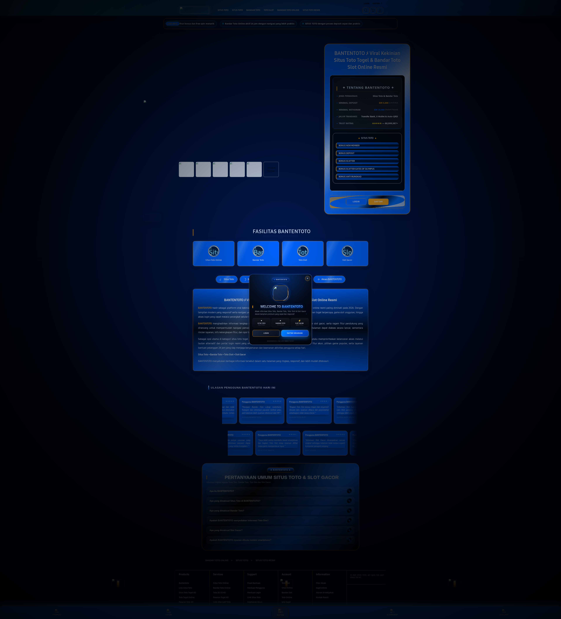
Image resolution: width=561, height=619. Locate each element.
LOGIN (266, 333)
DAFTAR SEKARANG (295, 333)
